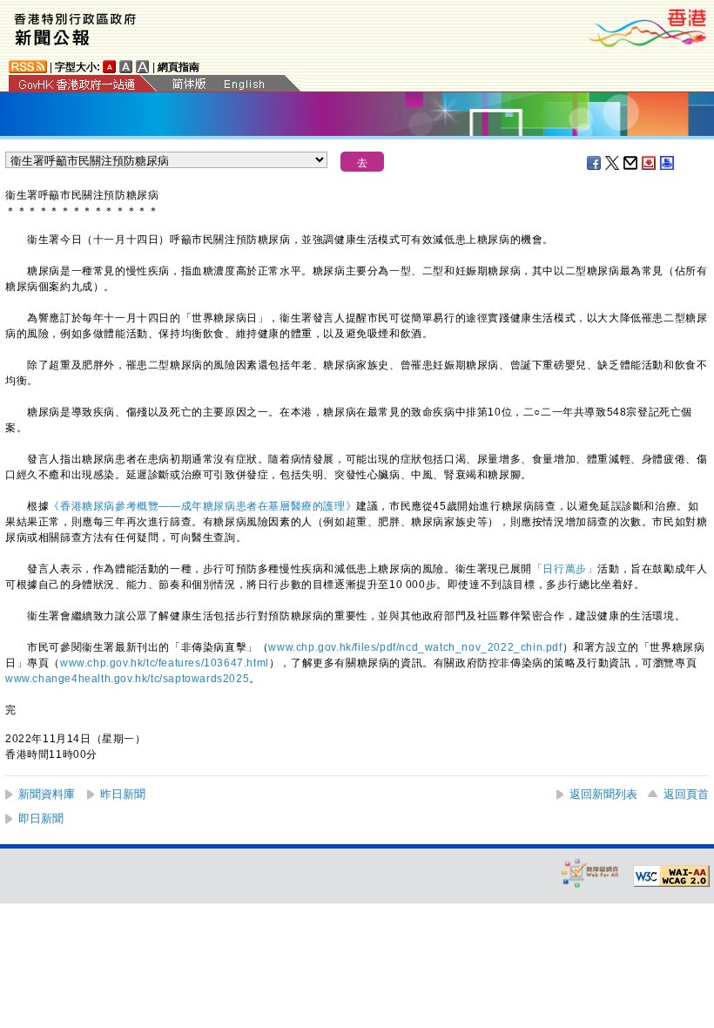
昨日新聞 (122, 794)
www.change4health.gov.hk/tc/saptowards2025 (127, 679)
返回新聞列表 (603, 794)
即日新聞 (41, 818)
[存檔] (649, 163)
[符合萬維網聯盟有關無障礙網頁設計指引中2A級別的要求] (671, 876)
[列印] (668, 163)
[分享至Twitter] (613, 163)
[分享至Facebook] (595, 163)
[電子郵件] (631, 163)
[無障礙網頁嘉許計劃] (590, 872)
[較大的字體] (126, 66)
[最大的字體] (143, 66)
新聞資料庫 (46, 794)
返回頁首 (686, 794)
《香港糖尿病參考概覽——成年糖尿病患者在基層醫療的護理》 (202, 506)
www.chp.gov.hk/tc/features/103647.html (164, 663)
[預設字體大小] (110, 66)
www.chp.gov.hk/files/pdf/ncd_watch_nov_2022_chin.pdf (415, 647)
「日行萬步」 (565, 569)
